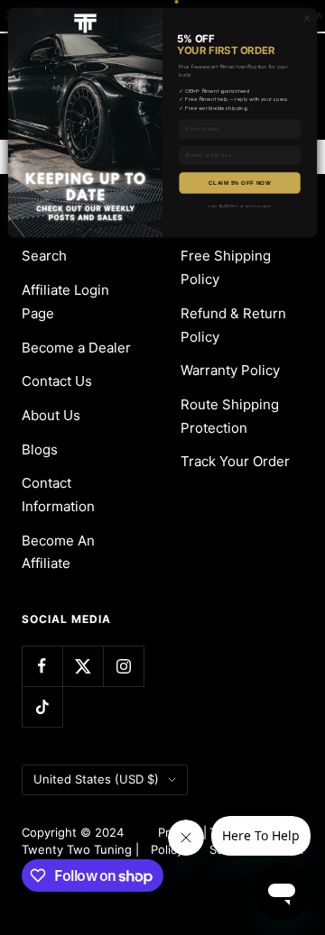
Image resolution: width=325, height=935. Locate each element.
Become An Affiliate (58, 552)
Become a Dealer (76, 347)
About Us (51, 415)
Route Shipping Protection (230, 416)
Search (44, 255)
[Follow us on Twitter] (82, 666)
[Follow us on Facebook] (42, 666)
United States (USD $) (96, 779)
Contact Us (57, 381)
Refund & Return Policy (233, 325)
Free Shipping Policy (226, 267)
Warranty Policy (230, 370)
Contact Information (58, 494)
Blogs (40, 449)
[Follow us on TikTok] (42, 706)
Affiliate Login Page (65, 301)
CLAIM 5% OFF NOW (239, 182)
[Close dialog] (306, 17)
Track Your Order (235, 461)
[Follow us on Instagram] (123, 666)
